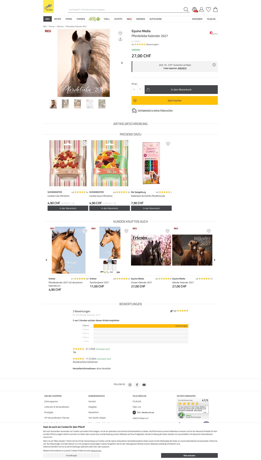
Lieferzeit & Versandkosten (56, 406)
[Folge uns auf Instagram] (130, 385)
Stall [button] (107, 19)
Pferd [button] (69, 19)
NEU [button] (48, 19)
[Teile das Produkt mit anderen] (120, 39)
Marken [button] (140, 19)
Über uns (137, 406)
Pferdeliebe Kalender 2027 (76, 26)
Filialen (211, 19)
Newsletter (93, 412)
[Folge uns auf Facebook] (137, 385)
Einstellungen (71, 455)
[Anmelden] (201, 9)
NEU (44, 26)
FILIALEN (137, 401)
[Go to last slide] (46, 260)
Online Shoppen (53, 396)
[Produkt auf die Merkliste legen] (120, 33)
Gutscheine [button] (156, 19)
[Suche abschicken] (187, 10)
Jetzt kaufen (175, 100)
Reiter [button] (57, 19)
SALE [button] (129, 19)
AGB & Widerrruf (140, 418)
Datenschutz (96, 450)
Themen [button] (81, 19)
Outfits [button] (118, 19)
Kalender (60, 26)
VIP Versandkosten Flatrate (56, 417)
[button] (94, 19)
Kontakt (92, 401)
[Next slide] (122, 63)
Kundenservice (96, 396)
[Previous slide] (45, 63)
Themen (52, 26)
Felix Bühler (139, 396)
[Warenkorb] (215, 9)
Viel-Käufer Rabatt (97, 417)
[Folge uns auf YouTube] (144, 385)
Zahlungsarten (51, 401)
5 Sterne (85, 325)
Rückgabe (48, 412)
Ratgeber (92, 406)
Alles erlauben (189, 455)
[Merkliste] (208, 9)
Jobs (144, 412)
